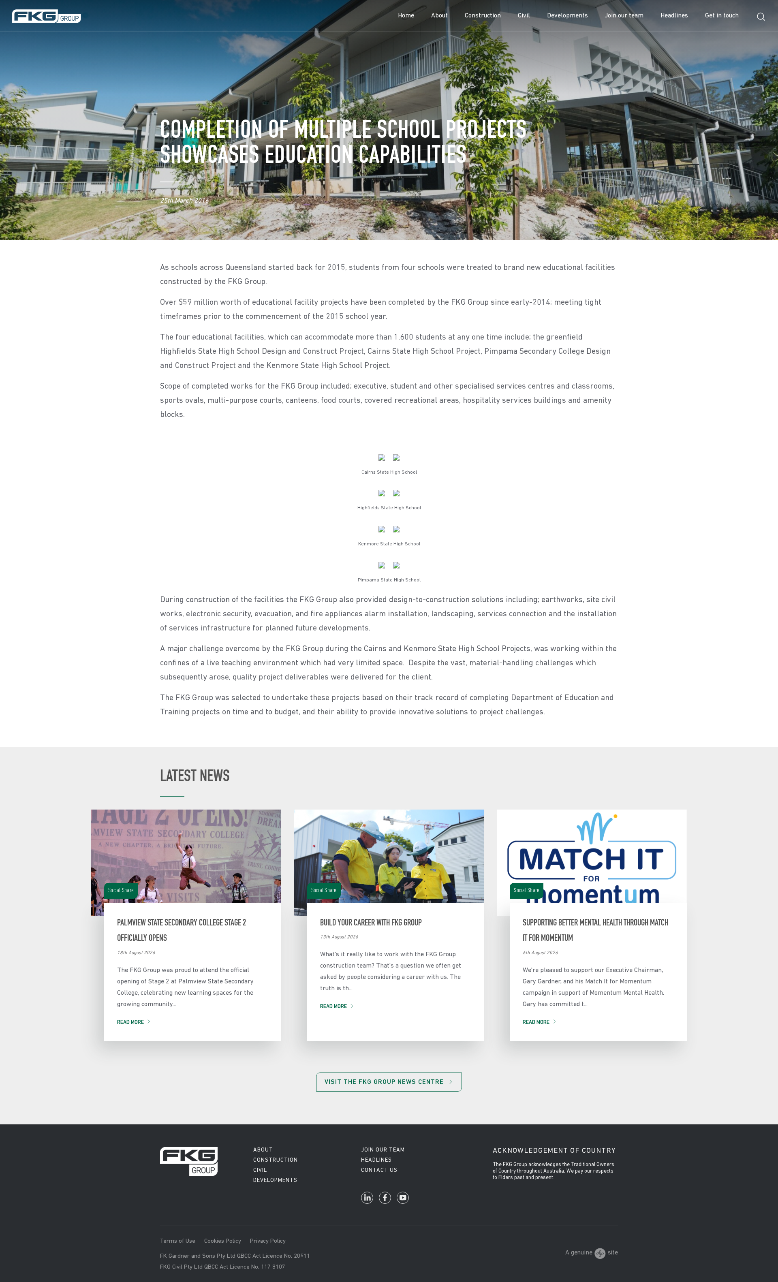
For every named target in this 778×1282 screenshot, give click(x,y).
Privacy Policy (268, 1241)
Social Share (121, 890)
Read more (130, 1022)
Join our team (624, 16)
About (439, 16)
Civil (524, 16)
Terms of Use (177, 1241)
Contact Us (379, 1170)
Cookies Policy (222, 1241)
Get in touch (722, 16)
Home (406, 16)
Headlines (674, 16)
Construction (483, 16)
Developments (567, 16)
